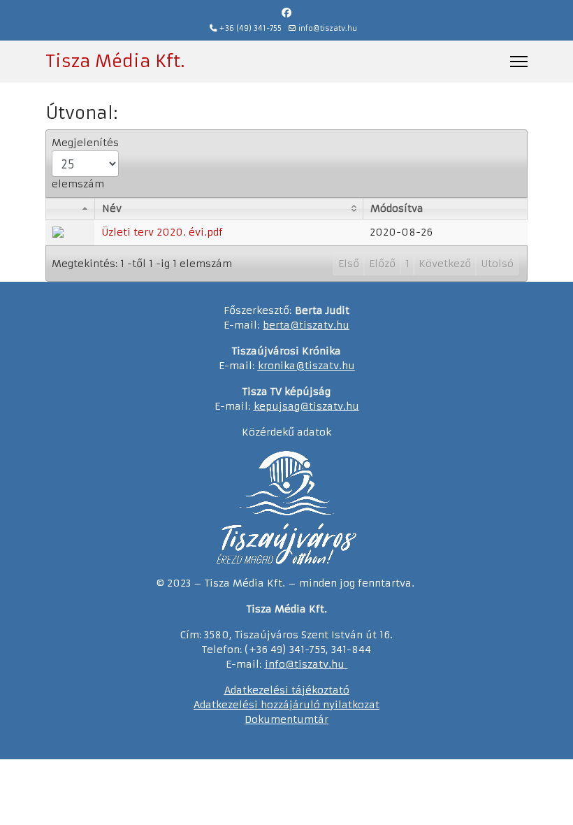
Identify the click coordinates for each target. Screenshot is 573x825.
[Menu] (519, 61)
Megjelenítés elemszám (85, 163)
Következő (445, 263)
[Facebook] (286, 12)
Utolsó (497, 263)
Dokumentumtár (286, 719)
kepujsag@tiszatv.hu (306, 406)
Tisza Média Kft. (114, 61)
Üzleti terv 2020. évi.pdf (162, 232)
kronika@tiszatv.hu (306, 365)
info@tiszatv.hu (327, 28)
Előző (382, 263)
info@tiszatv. (298, 664)
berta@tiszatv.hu (306, 325)
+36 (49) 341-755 (250, 28)
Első (348, 263)
